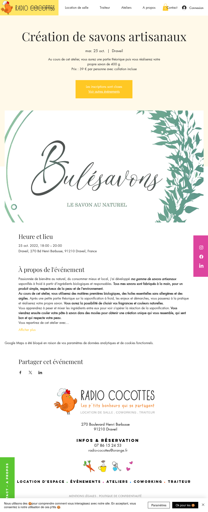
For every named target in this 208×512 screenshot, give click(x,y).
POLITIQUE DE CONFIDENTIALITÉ (120, 496)
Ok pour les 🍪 (185, 505)
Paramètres (158, 505)
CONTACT (7, 497)
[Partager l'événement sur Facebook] (20, 372)
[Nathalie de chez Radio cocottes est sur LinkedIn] (201, 266)
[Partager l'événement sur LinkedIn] (40, 372)
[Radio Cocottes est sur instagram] (201, 247)
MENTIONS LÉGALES (82, 496)
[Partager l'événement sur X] (30, 372)
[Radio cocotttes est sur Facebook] (201, 256)
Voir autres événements (104, 91)
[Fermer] (203, 505)
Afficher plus (27, 330)
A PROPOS (7, 473)
